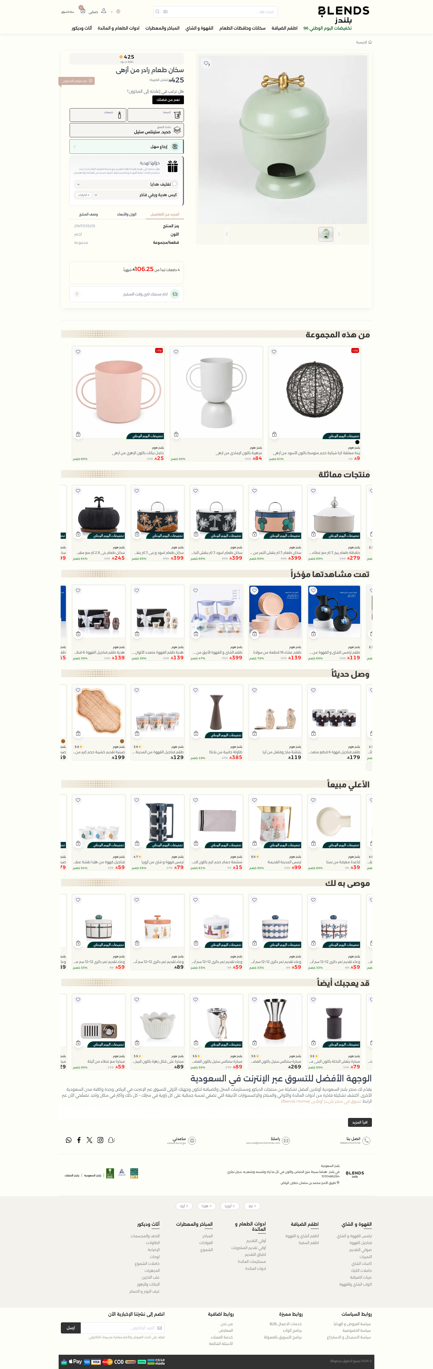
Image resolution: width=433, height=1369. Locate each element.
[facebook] (79, 1141)
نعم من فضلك (168, 100)
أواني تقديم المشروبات (248, 1248)
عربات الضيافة (361, 1277)
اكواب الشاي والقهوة (355, 1284)
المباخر (207, 1236)
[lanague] (115, 12)
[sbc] (122, 1175)
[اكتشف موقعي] (77, 294)
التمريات (366, 1257)
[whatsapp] (68, 1141)
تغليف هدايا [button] (160, 184)
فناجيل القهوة (361, 1242)
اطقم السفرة (309, 1242)
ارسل (71, 1327)
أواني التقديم (256, 1240)
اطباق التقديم (255, 1254)
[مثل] (274, 352)
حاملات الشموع (147, 1263)
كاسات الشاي (362, 1263)
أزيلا (182, 1206)
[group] (283, 234)
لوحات (155, 1257)
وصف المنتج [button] (88, 214)
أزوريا (228, 1206)
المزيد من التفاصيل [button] (165, 214)
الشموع (206, 1250)
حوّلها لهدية (150, 163)
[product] (314, 392)
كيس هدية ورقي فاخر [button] (158, 194)
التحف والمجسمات (145, 1236)
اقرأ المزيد (360, 1122)
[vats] (134, 1175)
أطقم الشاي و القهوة (302, 1236)
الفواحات (206, 1242)
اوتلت (355, 350)
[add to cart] (274, 434)
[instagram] (100, 1141)
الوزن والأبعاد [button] (126, 214)
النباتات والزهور (148, 1284)
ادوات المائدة (255, 1268)
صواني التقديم (360, 1250)
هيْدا (205, 1206)
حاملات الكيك (361, 1270)
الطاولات (153, 1242)
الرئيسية (361, 42)
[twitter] (89, 1141)
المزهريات (152, 1270)
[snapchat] (111, 1141)
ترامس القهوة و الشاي (354, 1236)
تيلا (250, 1206)
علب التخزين (151, 1277)
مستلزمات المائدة (252, 1261)
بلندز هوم (354, 447)
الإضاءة (154, 1250)
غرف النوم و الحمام (144, 1291)
